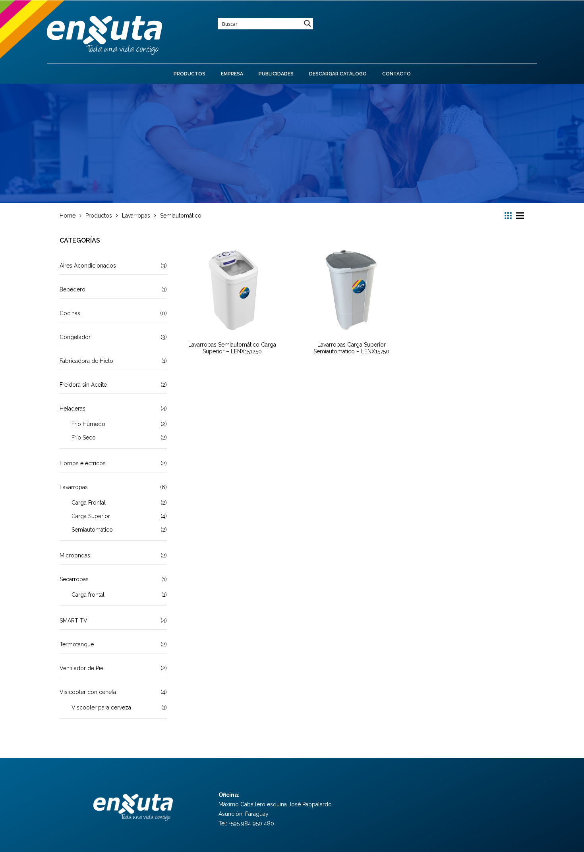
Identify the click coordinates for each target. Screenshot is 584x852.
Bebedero (72, 289)
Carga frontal (88, 595)
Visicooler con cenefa (88, 692)
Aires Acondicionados (88, 265)
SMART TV (73, 620)
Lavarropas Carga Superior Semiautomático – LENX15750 (351, 348)
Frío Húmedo (88, 424)
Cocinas (70, 313)
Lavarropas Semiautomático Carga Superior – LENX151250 (232, 348)
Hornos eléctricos (83, 463)
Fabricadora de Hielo (86, 361)
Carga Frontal (89, 502)
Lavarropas (74, 487)
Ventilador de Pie (81, 668)
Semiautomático (92, 529)
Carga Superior (91, 516)
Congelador (75, 337)
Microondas (75, 555)
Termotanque (77, 644)
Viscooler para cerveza (101, 707)
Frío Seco (84, 437)
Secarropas (74, 579)
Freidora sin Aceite (83, 385)
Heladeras (72, 408)
